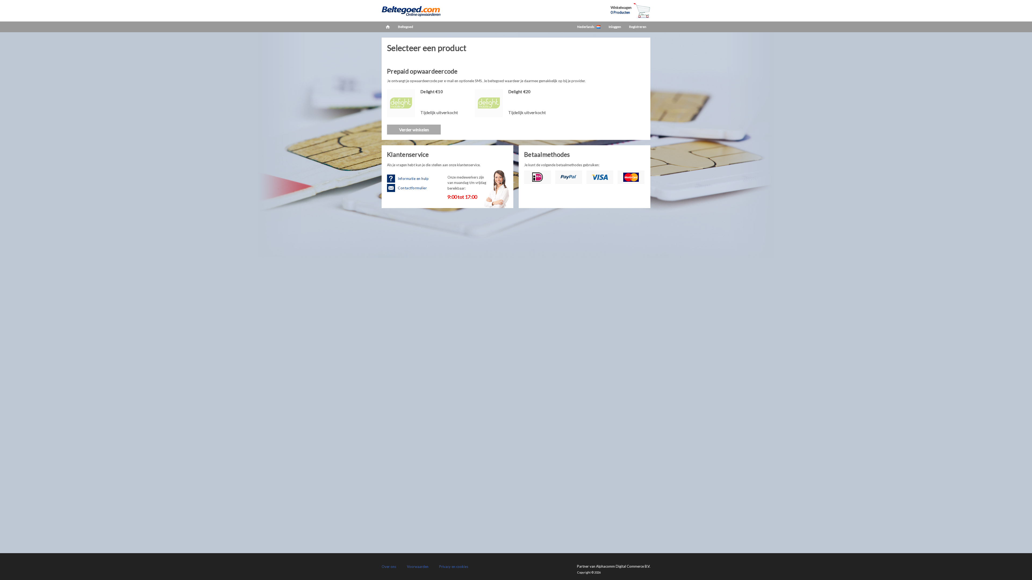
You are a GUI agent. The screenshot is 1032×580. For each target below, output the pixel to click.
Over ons (389, 566)
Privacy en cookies (453, 566)
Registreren (637, 27)
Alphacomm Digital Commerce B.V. (623, 566)
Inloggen (615, 27)
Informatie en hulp (413, 178)
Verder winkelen (414, 129)
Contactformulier (412, 188)
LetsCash (417, 10)
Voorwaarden (417, 566)
